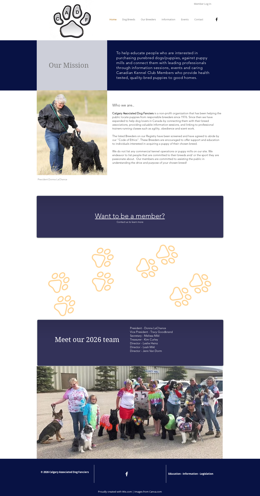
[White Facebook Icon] (127, 474)
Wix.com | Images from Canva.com (142, 491)
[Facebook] (216, 19)
